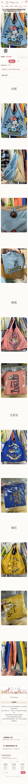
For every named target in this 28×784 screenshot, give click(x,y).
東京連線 (7, 6)
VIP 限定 (20, 6)
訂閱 (22, 753)
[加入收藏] (18, 61)
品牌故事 (13, 747)
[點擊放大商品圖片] (14, 30)
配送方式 (5, 750)
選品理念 (13, 748)
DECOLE (25, 6)
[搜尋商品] (22, 2)
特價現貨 (16, 6)
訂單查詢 (21, 748)
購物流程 (5, 747)
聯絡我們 (13, 750)
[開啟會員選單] (2, 2)
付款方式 (5, 748)
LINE (16, 742)
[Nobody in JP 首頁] (12, 2)
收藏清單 (21, 750)
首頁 (2, 6)
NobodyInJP (6, 736)
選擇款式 (12, 61)
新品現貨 (11, 6)
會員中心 (21, 747)
